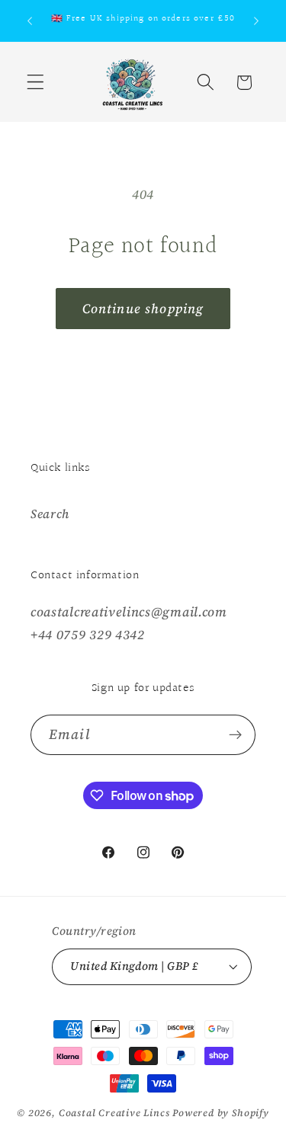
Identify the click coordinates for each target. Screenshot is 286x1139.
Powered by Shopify (220, 1112)
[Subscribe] (235, 735)
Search (50, 513)
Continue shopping (143, 308)
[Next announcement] (256, 20)
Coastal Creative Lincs (114, 1112)
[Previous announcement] (30, 20)
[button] (35, 82)
